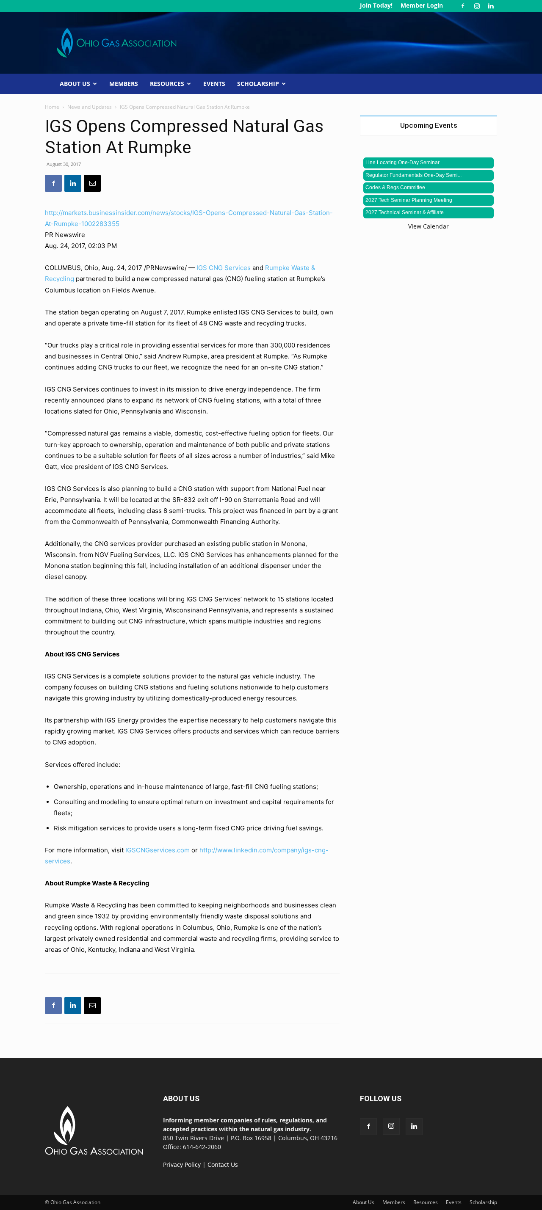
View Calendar (428, 226)
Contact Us (222, 1164)
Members (123, 84)
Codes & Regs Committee (395, 187)
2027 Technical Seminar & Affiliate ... (407, 212)
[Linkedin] (490, 6)
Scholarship (258, 84)
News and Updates (89, 106)
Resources (167, 84)
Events (214, 84)
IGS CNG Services (223, 268)
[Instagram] (476, 6)
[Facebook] (462, 6)
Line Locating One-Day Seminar (402, 162)
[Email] (92, 183)
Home (52, 106)
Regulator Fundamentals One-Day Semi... (413, 175)
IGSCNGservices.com (157, 850)
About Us (75, 84)
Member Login (422, 5)
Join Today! (376, 5)
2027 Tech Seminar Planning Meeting (408, 200)
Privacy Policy (182, 1164)
